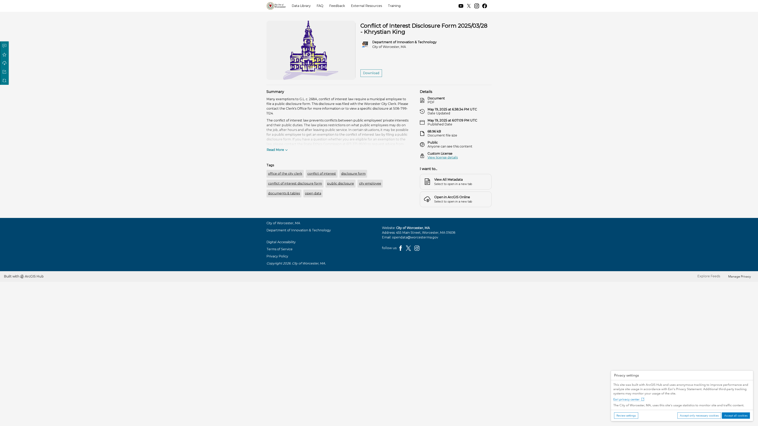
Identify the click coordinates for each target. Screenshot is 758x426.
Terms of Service (279, 249)
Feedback (337, 6)
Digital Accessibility (281, 242)
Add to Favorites (4, 54)
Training (394, 6)
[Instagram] (416, 248)
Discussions (4, 45)
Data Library (301, 6)
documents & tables (284, 193)
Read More (275, 150)
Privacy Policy (277, 256)
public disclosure (340, 183)
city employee (370, 183)
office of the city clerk (285, 174)
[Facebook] (400, 248)
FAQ (320, 6)
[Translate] (4, 80)
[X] (408, 248)
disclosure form (353, 174)
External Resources (366, 6)
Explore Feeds (708, 276)
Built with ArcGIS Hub (24, 276)
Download (4, 63)
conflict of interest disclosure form (295, 183)
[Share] (4, 71)
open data (313, 193)
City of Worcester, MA (413, 228)
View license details (443, 157)
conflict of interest (321, 174)
